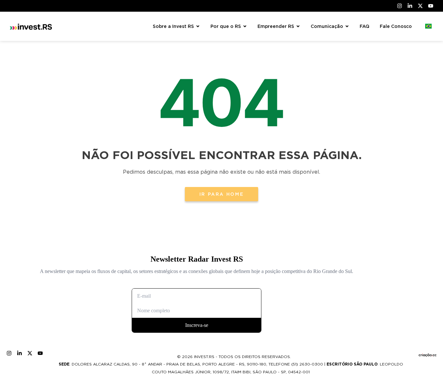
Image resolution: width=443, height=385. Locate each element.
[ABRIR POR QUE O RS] (245, 26)
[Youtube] (430, 5)
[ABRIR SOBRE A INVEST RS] (198, 26)
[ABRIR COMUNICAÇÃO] (347, 26)
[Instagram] (399, 5)
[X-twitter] (420, 5)
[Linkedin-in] (410, 5)
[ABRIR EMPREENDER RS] (298, 26)
